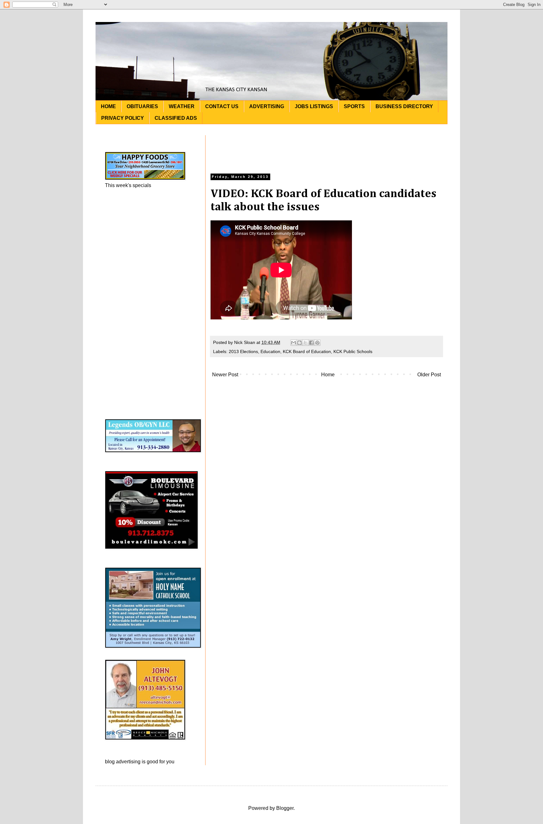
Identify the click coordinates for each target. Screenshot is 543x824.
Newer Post (225, 374)
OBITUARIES (142, 106)
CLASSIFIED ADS (176, 118)
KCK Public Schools (352, 351)
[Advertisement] (326, 149)
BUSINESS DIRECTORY (404, 106)
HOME (108, 106)
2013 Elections (243, 351)
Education (270, 351)
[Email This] (293, 343)
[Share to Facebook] (311, 343)
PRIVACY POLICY (122, 118)
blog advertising (122, 761)
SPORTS (354, 106)
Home (328, 374)
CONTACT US (222, 106)
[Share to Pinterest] (317, 343)
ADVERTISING (266, 106)
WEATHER (182, 106)
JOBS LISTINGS (314, 106)
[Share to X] (305, 343)
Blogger (284, 808)
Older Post (429, 374)
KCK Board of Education (307, 351)
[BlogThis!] (299, 343)
